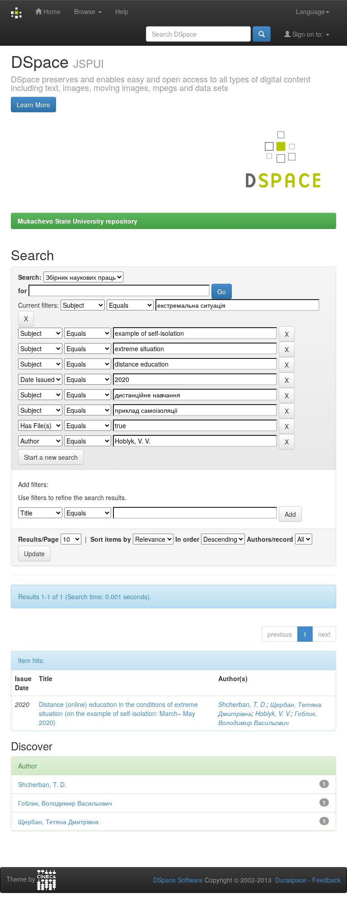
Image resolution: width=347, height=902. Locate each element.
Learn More (33, 104)
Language (310, 11)
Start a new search (51, 457)
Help (121, 11)
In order (187, 539)
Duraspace (290, 879)
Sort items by (110, 539)
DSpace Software (178, 879)
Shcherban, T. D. (242, 704)
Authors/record (270, 539)
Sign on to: (308, 33)
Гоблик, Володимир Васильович (267, 718)
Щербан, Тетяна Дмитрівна (58, 821)
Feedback (326, 879)
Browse (85, 11)
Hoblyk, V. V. (273, 713)
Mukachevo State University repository (77, 220)
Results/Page (38, 539)
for (22, 290)
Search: (30, 277)
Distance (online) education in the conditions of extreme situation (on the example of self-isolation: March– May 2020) (118, 713)
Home (51, 11)
